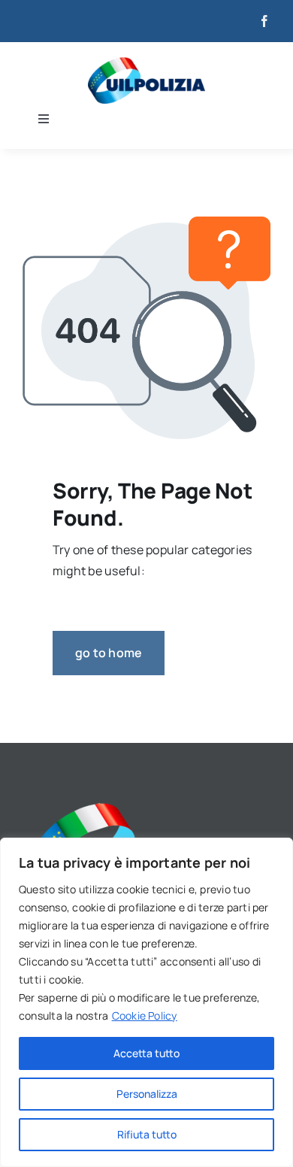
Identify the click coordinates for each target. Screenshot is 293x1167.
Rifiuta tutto (147, 1134)
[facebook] (264, 21)
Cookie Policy (144, 1015)
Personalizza (146, 1094)
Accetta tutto (146, 1053)
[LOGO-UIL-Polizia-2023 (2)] (147, 63)
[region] (146, 1002)
